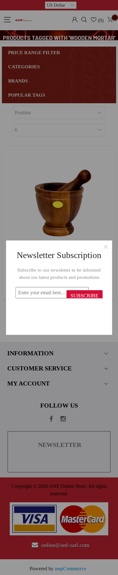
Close (105, 246)
